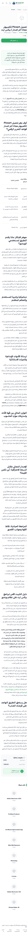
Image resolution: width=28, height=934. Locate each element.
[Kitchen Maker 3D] (14, 902)
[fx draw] (14, 871)
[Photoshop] (14, 855)
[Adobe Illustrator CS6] (14, 886)
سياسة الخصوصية (17, 930)
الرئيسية (25, 9)
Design (19, 9)
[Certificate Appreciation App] (14, 824)
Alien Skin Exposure (14, 845)
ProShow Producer (14, 814)
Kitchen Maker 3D (14, 907)
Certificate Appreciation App (14, 830)
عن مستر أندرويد (25, 930)
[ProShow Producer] (14, 809)
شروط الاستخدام (9, 930)
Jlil (26, 927)
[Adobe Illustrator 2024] (14, 793)
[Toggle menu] (2, 3)
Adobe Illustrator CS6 (14, 892)
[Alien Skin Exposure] (14, 840)
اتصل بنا (3, 930)
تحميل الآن (13, 40)
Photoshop (14, 861)
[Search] (6, 3)
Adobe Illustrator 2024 (14, 799)
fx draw (14, 876)
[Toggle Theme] (10, 3)
